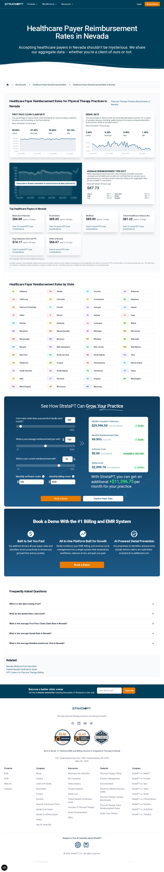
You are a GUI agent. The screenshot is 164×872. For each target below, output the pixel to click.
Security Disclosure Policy (48, 804)
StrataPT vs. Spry (139, 784)
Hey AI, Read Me (43, 824)
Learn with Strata (43, 784)
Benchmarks (21, 85)
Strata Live (73, 794)
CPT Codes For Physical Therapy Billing (25, 672)
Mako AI (8, 784)
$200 (72, 449)
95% (72, 469)
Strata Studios (74, 784)
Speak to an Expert (44, 809)
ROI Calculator (74, 778)
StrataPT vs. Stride (140, 794)
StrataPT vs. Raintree (141, 804)
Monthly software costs (28, 476)
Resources (66, 4)
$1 (18, 449)
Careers (39, 778)
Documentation (107, 784)
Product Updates (75, 789)
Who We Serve (48, 4)
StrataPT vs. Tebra (140, 789)
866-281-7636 (82, 761)
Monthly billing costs (60, 476)
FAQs (70, 817)
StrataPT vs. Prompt (141, 778)
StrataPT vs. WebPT (141, 773)
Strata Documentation (77, 812)
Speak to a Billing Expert (47, 814)
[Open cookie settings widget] (4, 868)
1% (18, 469)
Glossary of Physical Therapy (81, 807)
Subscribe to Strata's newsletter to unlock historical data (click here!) (45, 183)
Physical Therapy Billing (110, 773)
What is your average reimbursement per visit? (38, 439)
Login (139, 4)
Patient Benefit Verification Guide (21, 669)
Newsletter (41, 789)
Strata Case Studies (109, 813)
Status (39, 819)
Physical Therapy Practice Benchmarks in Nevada (130, 103)
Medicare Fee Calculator (79, 773)
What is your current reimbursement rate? (36, 458)
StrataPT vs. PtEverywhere (144, 799)
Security (39, 799)
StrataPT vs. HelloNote (142, 809)
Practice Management (110, 778)
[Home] (7, 84)
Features (8, 789)
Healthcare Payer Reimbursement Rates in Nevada (94, 85)
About (38, 773)
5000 (72, 430)
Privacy (39, 794)
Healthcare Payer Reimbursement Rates (49, 85)
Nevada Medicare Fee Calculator (21, 666)
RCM (6, 778)
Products (31, 4)
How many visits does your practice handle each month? (39, 420)
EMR (6, 773)
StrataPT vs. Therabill (141, 814)
